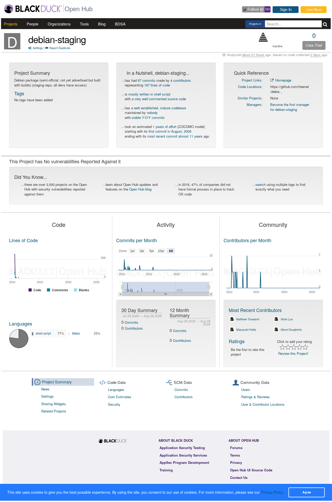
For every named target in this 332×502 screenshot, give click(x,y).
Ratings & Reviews (255, 396)
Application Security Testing (182, 447)
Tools (84, 23)
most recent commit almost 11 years (175, 136)
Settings (38, 48)
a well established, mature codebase (158, 107)
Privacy (236, 462)
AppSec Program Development (184, 462)
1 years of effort (164, 126)
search (260, 184)
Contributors (134, 328)
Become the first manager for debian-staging (289, 107)
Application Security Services (183, 455)
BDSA (120, 23)
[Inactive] (263, 37)
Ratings (237, 341)
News (45, 388)
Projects (10, 23)
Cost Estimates (119, 396)
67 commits (146, 80)
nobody (152, 112)
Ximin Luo (287, 319)
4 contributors (180, 80)
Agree (306, 492)
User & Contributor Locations (263, 404)
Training (166, 469)
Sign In (286, 9)
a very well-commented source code (159, 98)
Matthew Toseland (247, 319)
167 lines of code (157, 85)
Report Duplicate (59, 48)
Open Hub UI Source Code (251, 469)
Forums (236, 447)
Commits (131, 322)
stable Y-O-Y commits (148, 117)
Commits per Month (136, 240)
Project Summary (57, 381)
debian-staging (57, 39)
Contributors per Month (247, 240)
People (32, 23)
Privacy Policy (272, 492)
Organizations (59, 23)
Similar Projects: (250, 98)
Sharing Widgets (53, 403)
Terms (235, 455)
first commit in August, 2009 (170, 131)
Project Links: (252, 80)
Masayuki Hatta (246, 329)
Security (114, 404)
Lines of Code (23, 240)
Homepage (282, 80)
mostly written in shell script (149, 94)
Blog (102, 23)
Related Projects (53, 411)
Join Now (314, 9)
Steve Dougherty (291, 329)
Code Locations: (250, 86)
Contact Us (238, 477)
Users (245, 389)
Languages (20, 323)
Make (76, 333)
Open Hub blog (140, 189)
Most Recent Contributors (255, 310)
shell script (43, 333)
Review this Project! (293, 353)
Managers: (254, 104)
